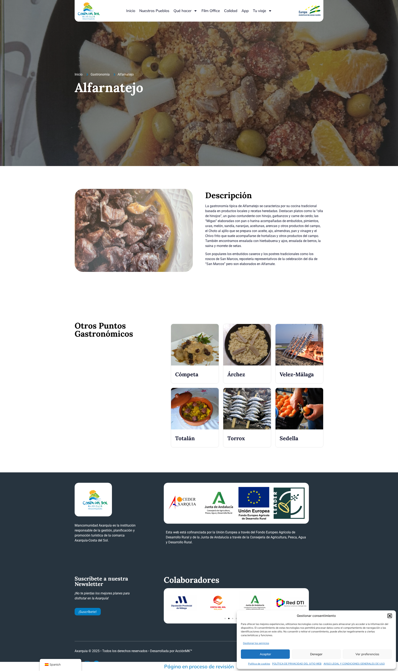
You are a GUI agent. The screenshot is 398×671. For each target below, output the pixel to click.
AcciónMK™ (183, 651)
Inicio (130, 10)
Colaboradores (191, 580)
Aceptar (265, 654)
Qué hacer (183, 10)
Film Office (210, 10)
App (245, 10)
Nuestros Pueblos (154, 10)
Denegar (316, 654)
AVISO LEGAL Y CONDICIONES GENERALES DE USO (354, 663)
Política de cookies (259, 663)
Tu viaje (259, 10)
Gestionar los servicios (256, 643)
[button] (390, 616)
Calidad (230, 10)
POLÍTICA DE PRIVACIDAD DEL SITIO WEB (297, 663)
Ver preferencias (367, 654)
